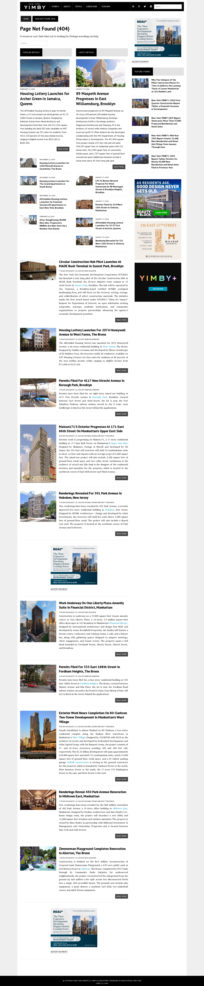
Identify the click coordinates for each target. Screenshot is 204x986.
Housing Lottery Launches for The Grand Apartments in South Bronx (54, 184)
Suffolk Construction (78, 762)
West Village (79, 737)
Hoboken (109, 509)
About (67, 6)
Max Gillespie (90, 271)
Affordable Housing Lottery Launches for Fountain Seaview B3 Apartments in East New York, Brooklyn (53, 203)
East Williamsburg (99, 118)
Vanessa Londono (92, 339)
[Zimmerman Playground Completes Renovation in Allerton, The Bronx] (38, 868)
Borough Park (99, 397)
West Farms (109, 346)
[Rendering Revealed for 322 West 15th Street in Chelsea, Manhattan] (84, 243)
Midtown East (120, 808)
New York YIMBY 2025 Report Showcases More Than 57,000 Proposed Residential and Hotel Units (166, 122)
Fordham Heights (89, 683)
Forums (106, 6)
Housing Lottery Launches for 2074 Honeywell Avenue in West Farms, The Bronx (92, 332)
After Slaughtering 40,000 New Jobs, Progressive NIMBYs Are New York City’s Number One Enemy (53, 224)
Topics (78, 6)
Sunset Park (81, 285)
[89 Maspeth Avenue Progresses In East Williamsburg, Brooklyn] (100, 85)
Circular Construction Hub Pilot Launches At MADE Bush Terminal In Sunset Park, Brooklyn (91, 264)
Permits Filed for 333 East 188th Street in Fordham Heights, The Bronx (89, 669)
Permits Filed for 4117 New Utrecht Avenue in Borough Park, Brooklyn (91, 382)
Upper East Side (119, 443)
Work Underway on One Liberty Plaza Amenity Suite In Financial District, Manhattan (91, 605)
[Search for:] (34, 42)
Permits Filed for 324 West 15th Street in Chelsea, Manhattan (108, 207)
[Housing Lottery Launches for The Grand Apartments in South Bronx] (28, 183)
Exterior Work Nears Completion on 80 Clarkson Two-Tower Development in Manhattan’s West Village (93, 717)
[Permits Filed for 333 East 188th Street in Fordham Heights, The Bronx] (38, 690)
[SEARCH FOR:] (168, 6)
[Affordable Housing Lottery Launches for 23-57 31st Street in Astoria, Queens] (84, 225)
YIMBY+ (55, 6)
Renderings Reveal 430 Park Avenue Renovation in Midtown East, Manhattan (92, 794)
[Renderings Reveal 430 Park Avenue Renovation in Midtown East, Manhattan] (38, 808)
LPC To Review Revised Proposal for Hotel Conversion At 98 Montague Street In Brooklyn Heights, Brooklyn (109, 186)
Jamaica (38, 118)
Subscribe (91, 6)
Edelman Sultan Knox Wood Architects (38, 121)
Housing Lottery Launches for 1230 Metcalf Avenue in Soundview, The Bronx (54, 166)
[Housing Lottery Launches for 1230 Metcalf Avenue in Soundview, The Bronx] (28, 165)
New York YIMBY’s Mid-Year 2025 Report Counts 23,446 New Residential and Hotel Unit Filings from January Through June (165, 141)
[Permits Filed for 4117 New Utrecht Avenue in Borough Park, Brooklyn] (38, 405)
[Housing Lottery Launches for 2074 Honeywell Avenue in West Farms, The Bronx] (38, 349)
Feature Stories (142, 71)
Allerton (85, 868)
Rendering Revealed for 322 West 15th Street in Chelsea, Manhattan (109, 243)
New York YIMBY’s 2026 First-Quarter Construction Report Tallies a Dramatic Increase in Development (166, 104)
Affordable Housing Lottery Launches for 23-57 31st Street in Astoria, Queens (109, 225)
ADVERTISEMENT (59, 589)
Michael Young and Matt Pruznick (99, 436)
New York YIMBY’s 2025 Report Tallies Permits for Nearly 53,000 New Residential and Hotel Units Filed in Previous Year (165, 162)
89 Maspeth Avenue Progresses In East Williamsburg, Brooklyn (95, 98)
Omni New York (40, 125)
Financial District (118, 623)
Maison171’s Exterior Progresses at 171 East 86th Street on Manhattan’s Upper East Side (91, 429)
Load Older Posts (74, 966)
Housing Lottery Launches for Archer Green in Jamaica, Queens (44, 98)
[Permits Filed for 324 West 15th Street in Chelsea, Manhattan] (84, 207)
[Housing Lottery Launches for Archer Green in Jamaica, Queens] (44, 85)
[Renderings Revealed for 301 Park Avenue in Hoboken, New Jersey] (38, 519)
